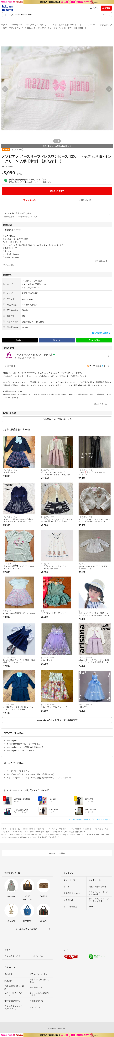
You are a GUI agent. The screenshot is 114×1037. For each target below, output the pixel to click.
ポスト (20, 340)
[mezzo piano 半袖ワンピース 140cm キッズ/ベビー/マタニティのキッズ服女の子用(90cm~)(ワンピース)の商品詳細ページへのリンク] (19, 592)
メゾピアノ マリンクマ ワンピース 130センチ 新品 (55, 567)
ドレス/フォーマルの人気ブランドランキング (89, 819)
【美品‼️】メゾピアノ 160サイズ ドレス (92, 473)
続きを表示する (101, 261)
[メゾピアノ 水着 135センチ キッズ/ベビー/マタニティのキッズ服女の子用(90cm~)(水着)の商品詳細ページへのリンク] (57, 592)
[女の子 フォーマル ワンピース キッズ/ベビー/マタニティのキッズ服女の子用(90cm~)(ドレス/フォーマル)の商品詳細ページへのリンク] (57, 686)
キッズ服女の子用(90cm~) (64, 24)
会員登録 (106, 8)
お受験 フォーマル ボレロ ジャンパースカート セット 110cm (18, 707)
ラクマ (4, 24)
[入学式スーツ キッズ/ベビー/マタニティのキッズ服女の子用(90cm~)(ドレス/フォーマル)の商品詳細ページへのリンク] (19, 452)
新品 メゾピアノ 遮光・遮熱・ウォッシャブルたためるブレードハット (94, 614)
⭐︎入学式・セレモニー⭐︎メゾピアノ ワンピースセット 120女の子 (55, 473)
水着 (42, 610)
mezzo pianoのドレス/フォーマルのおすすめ (57, 719)
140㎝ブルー (84, 706)
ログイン (94, 8)
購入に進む (57, 191)
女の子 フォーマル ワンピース (54, 706)
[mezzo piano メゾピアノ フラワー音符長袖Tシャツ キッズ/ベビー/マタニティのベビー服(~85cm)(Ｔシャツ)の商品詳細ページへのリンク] (95, 546)
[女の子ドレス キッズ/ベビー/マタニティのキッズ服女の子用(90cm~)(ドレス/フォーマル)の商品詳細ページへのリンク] (57, 639)
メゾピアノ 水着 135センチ (53, 613)
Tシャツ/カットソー (10, 564)
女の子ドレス (47, 660)
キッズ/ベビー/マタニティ (37, 24)
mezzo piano (16, 24)
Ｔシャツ (82, 564)
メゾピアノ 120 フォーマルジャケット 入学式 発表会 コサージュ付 (94, 520)
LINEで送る (95, 340)
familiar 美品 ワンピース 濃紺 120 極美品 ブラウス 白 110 (19, 661)
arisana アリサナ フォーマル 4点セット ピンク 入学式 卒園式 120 (94, 661)
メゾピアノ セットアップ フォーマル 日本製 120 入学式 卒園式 (56, 520)
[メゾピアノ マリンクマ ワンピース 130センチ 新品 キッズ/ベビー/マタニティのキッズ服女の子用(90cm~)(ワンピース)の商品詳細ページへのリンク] (57, 546)
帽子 (80, 610)
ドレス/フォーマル (88, 24)
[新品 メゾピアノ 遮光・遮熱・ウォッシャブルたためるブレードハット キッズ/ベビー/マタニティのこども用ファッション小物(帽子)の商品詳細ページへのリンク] (95, 592)
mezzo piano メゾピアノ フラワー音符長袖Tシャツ (94, 567)
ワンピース (45, 564)
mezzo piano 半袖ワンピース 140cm (19, 613)
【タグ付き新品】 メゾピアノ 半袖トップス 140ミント (18, 567)
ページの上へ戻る (57, 853)
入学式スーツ (9, 472)
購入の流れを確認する (101, 332)
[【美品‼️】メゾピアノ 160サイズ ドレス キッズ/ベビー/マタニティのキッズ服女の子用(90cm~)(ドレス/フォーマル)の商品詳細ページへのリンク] (95, 452)
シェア (57, 340)
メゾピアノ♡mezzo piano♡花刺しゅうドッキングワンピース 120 (18, 520)
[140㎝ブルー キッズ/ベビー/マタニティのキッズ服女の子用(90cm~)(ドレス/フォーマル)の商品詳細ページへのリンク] (95, 686)
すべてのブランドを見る (26, 929)
